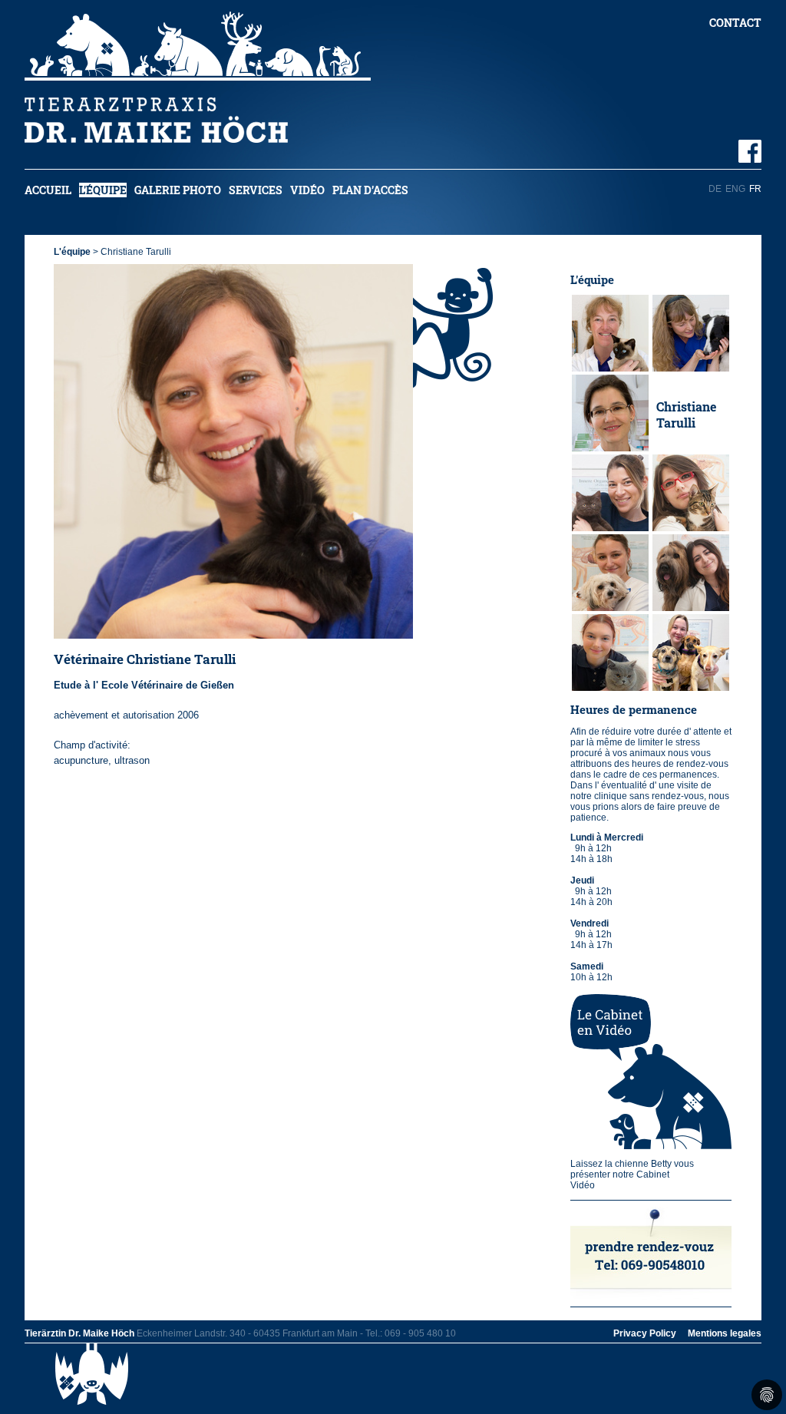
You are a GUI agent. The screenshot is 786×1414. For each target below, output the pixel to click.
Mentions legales (724, 1333)
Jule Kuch (605, 575)
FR (755, 188)
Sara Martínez (683, 574)
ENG (735, 188)
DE (715, 188)
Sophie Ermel (596, 654)
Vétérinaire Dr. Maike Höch (608, 335)
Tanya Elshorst (600, 414)
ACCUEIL (48, 190)
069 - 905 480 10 (420, 1333)
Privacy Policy (644, 1333)
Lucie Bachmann (687, 654)
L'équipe (103, 190)
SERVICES (255, 190)
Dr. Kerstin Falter (687, 335)
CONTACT (735, 22)
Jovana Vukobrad (604, 494)
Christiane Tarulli (686, 414)
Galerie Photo (177, 190)
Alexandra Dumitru (686, 494)
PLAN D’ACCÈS (370, 190)
